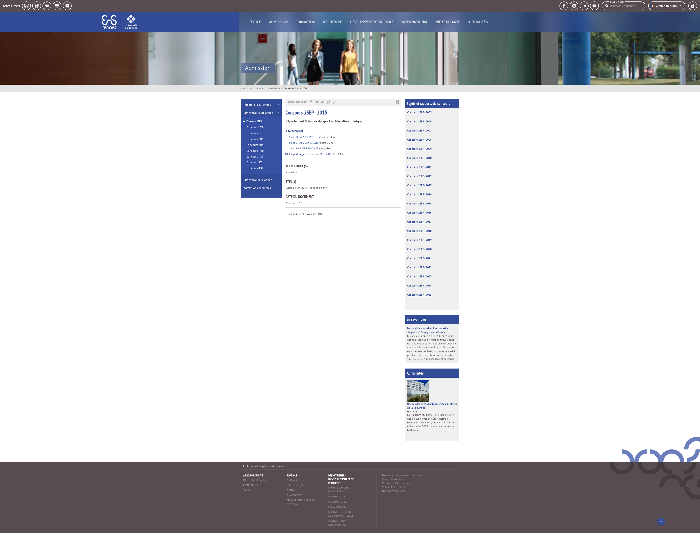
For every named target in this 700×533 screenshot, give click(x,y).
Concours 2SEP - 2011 (419, 167)
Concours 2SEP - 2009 (419, 148)
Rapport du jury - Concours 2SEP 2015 (310, 154)
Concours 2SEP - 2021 (419, 258)
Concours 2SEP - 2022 (419, 267)
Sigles (247, 490)
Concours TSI (254, 168)
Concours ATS (254, 127)
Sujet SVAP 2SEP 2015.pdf (303, 148)
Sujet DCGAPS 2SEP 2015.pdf (305, 137)
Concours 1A (291, 88)
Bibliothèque (295, 485)
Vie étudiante (448, 22)
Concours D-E (254, 133)
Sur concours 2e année (258, 180)
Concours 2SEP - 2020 (419, 249)
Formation (305, 22)
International (415, 22)
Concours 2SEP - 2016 (419, 212)
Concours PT (254, 162)
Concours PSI (254, 156)
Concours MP (254, 139)
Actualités (478, 22)
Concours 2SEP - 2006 (419, 121)
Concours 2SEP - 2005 (419, 112)
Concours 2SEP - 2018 (419, 230)
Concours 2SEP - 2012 (419, 176)
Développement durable (372, 22)
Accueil (260, 88)
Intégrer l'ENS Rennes (257, 104)
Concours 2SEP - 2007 (419, 130)
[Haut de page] (661, 521)
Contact (292, 490)
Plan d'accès (294, 495)
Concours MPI (255, 145)
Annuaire (292, 480)
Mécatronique (337, 506)
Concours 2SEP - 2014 (419, 194)
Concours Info (255, 150)
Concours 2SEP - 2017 (419, 221)
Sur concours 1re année (258, 113)
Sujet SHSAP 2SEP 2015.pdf (304, 142)
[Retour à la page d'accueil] (119, 22)
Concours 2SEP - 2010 (419, 158)
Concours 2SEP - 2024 (419, 285)
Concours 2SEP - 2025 (419, 294)
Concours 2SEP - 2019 (419, 240)
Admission (278, 22)
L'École (255, 22)
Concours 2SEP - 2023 (419, 276)
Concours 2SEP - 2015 (419, 203)
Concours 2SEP (254, 121)
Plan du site (250, 485)
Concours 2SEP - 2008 (419, 139)
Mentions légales (254, 480)
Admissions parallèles (257, 188)
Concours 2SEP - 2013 (419, 185)
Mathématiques (338, 501)
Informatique (337, 496)
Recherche (332, 22)
